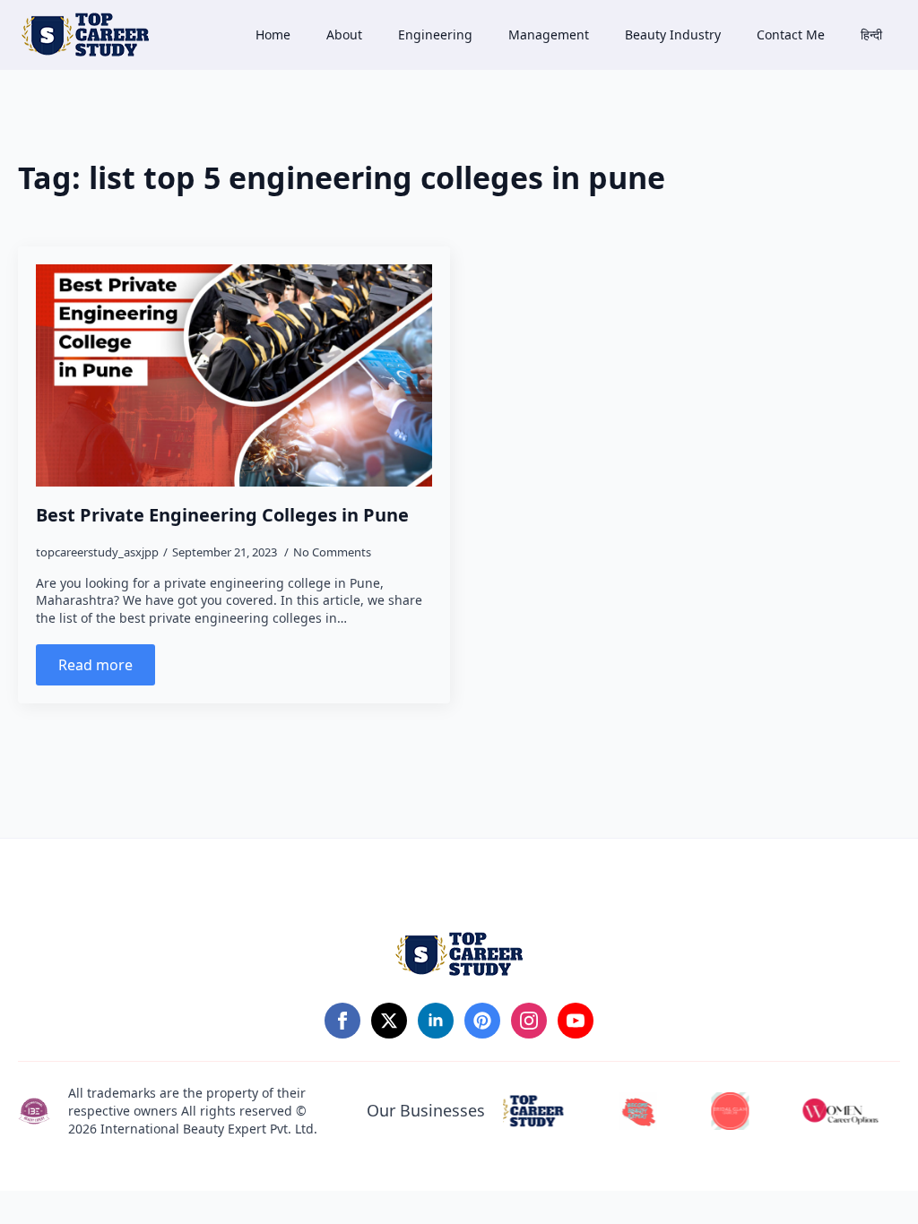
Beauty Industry (673, 34)
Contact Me (791, 34)
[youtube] (575, 1021)
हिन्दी (871, 34)
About (344, 34)
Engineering (435, 34)
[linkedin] (436, 1021)
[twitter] (389, 1021)
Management (548, 34)
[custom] (482, 1021)
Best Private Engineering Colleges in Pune (222, 515)
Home (272, 34)
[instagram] (529, 1021)
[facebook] (342, 1021)
